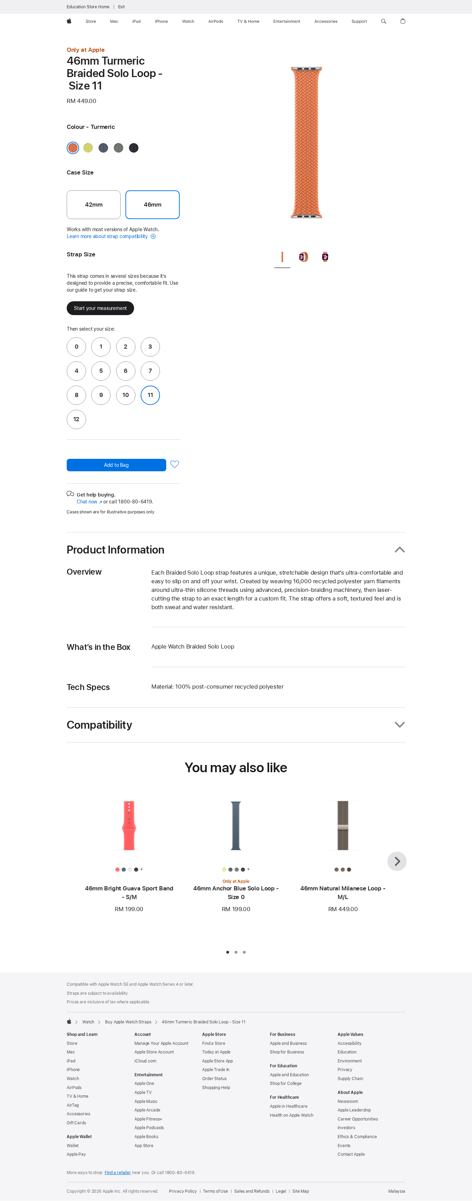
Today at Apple (216, 1052)
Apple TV (143, 1092)
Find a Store (213, 1043)
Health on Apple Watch (291, 1115)
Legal (281, 1191)
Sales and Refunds (252, 1191)
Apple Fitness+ (148, 1119)
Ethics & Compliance (357, 1136)
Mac (71, 1052)
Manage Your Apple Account (161, 1043)
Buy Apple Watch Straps (128, 1022)
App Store (143, 1145)
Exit (121, 6)
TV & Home (77, 1096)
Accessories (78, 1114)
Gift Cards (76, 1122)
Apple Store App (217, 1061)
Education (347, 1052)
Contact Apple (351, 1154)
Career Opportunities (358, 1119)
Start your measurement (100, 308)
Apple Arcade (147, 1110)
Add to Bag (116, 465)
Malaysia (396, 1191)
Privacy (345, 1069)
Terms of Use (215, 1191)
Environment (350, 1061)
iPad (71, 1061)
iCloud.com (145, 1061)
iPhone (73, 1069)
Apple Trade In (215, 1069)
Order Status (214, 1078)
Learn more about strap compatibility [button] (108, 236)
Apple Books (146, 1136)
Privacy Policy (183, 1191)
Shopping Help (216, 1087)
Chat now (89, 501)
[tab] (282, 258)
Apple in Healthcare (289, 1106)
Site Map (300, 1191)
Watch (88, 1022)
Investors (346, 1127)
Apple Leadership (354, 1110)
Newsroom (348, 1101)
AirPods (74, 1087)
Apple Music (146, 1101)
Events (344, 1145)
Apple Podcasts (149, 1127)
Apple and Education (289, 1074)
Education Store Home (88, 6)
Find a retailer (118, 1172)
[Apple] (69, 1021)
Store (72, 1043)
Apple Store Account (154, 1052)
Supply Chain (350, 1078)
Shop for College (286, 1083)
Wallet (72, 1145)
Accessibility (349, 1043)
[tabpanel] (306, 145)
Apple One (144, 1083)
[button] (383, 21)
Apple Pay (76, 1154)
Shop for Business (287, 1052)
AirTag (73, 1105)
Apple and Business (288, 1043)
